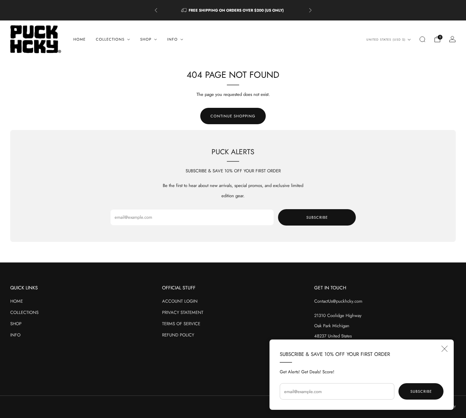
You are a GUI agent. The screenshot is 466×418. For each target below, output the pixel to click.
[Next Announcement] (310, 10)
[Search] (422, 39)
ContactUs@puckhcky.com (338, 301)
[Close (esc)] (444, 349)
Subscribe (421, 391)
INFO (15, 335)
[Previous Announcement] (155, 10)
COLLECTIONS (24, 312)
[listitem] (233, 10)
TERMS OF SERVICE (181, 323)
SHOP (15, 323)
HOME (79, 39)
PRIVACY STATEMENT (182, 312)
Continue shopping (233, 116)
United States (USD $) (386, 40)
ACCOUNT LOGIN (180, 301)
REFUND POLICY (178, 335)
